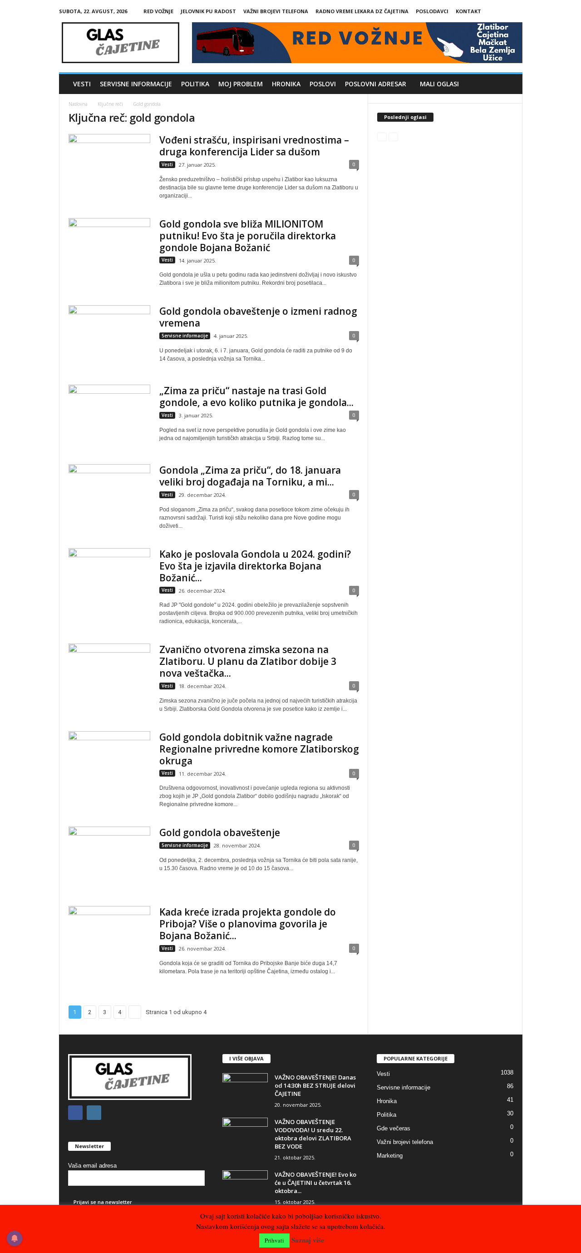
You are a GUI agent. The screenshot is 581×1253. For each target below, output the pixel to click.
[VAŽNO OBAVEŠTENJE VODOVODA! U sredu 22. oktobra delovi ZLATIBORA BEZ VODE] (245, 1135)
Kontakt (468, 11)
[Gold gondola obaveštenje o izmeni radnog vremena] (109, 335)
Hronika (286, 83)
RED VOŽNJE (158, 11)
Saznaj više (307, 1240)
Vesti (82, 83)
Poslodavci (432, 11)
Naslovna (78, 104)
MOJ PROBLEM (240, 83)
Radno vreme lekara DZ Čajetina (362, 11)
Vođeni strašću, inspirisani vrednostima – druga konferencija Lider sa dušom (254, 146)
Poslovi (323, 83)
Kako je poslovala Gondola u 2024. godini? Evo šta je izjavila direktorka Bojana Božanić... (255, 566)
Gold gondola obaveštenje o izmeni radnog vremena (258, 317)
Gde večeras (393, 1128)
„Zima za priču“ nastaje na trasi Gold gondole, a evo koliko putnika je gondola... (256, 396)
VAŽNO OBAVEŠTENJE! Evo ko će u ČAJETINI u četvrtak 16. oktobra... (315, 1182)
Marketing (390, 1155)
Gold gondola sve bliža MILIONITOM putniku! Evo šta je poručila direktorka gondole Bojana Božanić (247, 236)
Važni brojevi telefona (275, 11)
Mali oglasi (439, 83)
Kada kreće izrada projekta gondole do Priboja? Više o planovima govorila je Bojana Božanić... (247, 924)
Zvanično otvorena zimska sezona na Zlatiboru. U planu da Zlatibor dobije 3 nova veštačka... (247, 661)
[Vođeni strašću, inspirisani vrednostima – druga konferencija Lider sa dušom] (109, 164)
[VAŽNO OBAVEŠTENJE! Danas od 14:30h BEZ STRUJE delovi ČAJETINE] (245, 1090)
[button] (509, 84)
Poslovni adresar (375, 83)
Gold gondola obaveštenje (219, 832)
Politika (195, 83)
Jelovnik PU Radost (208, 11)
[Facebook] (501, 11)
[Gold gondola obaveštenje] (109, 857)
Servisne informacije (136, 83)
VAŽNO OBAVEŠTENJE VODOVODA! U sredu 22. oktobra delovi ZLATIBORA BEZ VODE (313, 1134)
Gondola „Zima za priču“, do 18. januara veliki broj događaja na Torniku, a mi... (250, 476)
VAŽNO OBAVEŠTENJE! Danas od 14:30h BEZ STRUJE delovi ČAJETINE (315, 1085)
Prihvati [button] (274, 1240)
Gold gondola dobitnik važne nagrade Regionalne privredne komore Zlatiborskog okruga (259, 749)
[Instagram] (515, 11)
